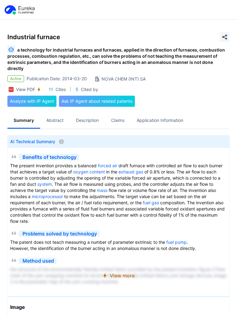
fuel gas (151, 202)
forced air (107, 165)
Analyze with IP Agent (32, 101)
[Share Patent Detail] (225, 37)
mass (102, 190)
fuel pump (176, 242)
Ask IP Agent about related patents (96, 101)
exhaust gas (130, 171)
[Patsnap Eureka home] (19, 10)
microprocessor (47, 196)
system (44, 184)
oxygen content (89, 171)
